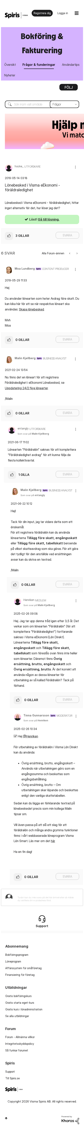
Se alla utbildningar (17, 1016)
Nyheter (9, 75)
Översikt (10, 65)
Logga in (62, 13)
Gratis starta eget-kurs (19, 1002)
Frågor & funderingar (38, 65)
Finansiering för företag (20, 974)
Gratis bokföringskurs (18, 996)
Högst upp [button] (6, 1118)
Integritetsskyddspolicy (19, 1043)
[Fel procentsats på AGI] (76, 253)
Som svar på (33, 433)
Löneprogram (13, 961)
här (53, 841)
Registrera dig (42, 13)
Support (10, 1071)
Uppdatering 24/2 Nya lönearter (26, 388)
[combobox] (42, 104)
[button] (75, 167)
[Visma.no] (16, 15)
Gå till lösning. (48, 219)
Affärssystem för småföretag (23, 968)
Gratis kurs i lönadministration (23, 1009)
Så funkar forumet (16, 1050)
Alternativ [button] (68, 88)
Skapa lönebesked (31, 309)
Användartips (71, 65)
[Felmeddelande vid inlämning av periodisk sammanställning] (70, 253)
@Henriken (30, 736)
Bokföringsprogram (16, 954)
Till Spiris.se (12, 1078)
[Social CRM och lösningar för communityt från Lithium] (70, 1119)
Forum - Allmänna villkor (20, 1037)
